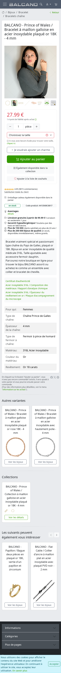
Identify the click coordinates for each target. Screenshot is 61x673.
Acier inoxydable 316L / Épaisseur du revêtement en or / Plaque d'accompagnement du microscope (30, 295)
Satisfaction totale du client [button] (16, 192)
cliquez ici (11, 143)
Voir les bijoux (15, 461)
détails (11, 213)
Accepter (54, 663)
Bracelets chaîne (15, 16)
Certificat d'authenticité (18, 281)
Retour (55, 12)
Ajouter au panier (32, 159)
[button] (30, 72)
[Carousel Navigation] (53, 534)
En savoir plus (20, 670)
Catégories (11, 636)
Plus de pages (13, 644)
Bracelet (23, 12)
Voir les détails (16, 517)
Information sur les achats (14, 389)
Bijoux (11, 12)
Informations (13, 628)
